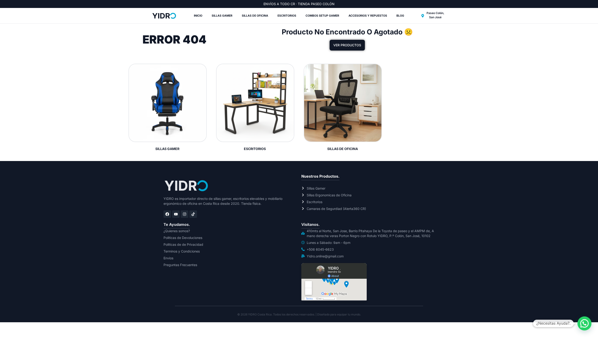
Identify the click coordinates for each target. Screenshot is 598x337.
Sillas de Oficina (255, 15)
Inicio (198, 15)
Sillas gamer (222, 15)
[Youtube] (176, 214)
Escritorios (287, 15)
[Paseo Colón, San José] (422, 16)
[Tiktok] (193, 214)
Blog (400, 15)
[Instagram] (184, 214)
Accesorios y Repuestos (368, 15)
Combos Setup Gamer (322, 15)
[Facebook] (167, 214)
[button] (584, 323)
